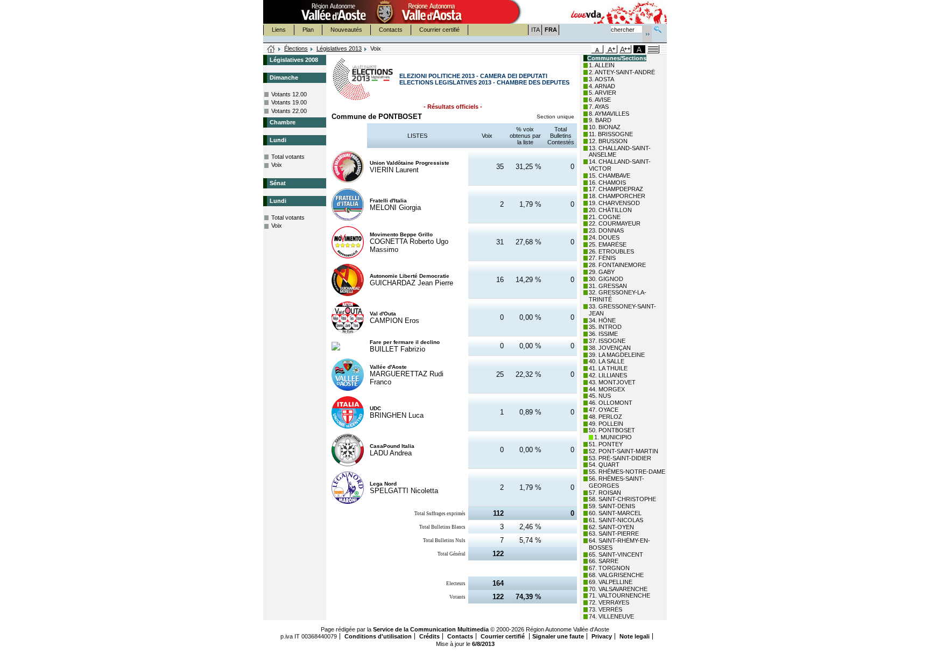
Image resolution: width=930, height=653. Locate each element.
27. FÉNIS (602, 258)
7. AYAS (599, 106)
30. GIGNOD (606, 279)
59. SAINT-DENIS (612, 506)
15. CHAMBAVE (609, 175)
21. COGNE (605, 217)
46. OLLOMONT (610, 402)
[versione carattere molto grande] (625, 49)
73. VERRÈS (605, 609)
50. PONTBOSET (612, 430)
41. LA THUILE (608, 368)
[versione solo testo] (653, 49)
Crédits (429, 636)
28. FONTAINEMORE (617, 265)
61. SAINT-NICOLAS (616, 520)
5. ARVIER (602, 92)
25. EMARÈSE (607, 244)
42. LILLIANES (608, 375)
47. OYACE (603, 409)
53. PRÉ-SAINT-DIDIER (620, 458)
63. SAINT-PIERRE (614, 533)
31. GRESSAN (608, 286)
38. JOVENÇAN (610, 348)
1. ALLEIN (602, 65)
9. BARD (600, 120)
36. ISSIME (603, 334)
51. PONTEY (606, 444)
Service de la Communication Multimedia (431, 629)
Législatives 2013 (339, 48)
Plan (308, 29)
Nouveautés (346, 29)
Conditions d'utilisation (378, 636)
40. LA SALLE (606, 361)
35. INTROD (605, 327)
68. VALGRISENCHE (616, 575)
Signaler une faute (558, 636)
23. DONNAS (606, 230)
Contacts (391, 29)
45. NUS (600, 395)
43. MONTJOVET (612, 382)
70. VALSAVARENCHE (618, 589)
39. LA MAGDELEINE (617, 355)
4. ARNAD (602, 86)
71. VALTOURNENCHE (619, 595)
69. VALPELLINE (610, 582)
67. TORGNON (609, 568)
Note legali (634, 636)
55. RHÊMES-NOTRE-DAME (627, 471)
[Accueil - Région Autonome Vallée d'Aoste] (384, 12)
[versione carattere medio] (597, 49)
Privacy (601, 636)
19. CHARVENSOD (614, 203)
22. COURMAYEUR (614, 223)
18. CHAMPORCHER (617, 196)
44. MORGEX (607, 389)
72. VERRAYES (609, 602)
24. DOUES (604, 237)
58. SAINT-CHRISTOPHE (622, 499)
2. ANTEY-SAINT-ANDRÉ (622, 72)
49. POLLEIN (606, 423)
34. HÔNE (602, 320)
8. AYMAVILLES (609, 113)
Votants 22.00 (289, 111)
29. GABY (602, 272)
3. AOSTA (601, 79)
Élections (296, 48)
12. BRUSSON (608, 141)
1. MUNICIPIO (613, 437)
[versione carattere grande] (611, 49)
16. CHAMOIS (607, 182)
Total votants (288, 156)
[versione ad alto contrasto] (639, 49)
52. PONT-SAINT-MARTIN (623, 451)
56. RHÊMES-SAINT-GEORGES (616, 482)
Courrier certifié (439, 29)
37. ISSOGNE (607, 341)
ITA (535, 29)
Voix (276, 165)
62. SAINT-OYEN (611, 527)
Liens (279, 29)
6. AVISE (600, 99)
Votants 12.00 (289, 94)
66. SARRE (603, 561)
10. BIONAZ (605, 127)
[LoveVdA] (586, 12)
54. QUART (604, 464)
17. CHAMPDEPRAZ (616, 189)
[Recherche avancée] (657, 28)
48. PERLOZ (605, 416)
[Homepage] (271, 49)
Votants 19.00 (289, 102)
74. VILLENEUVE (611, 616)
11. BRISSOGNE (611, 134)
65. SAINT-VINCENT (616, 554)
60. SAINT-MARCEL (615, 513)
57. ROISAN (605, 492)
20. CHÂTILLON (610, 210)
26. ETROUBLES (611, 251)
